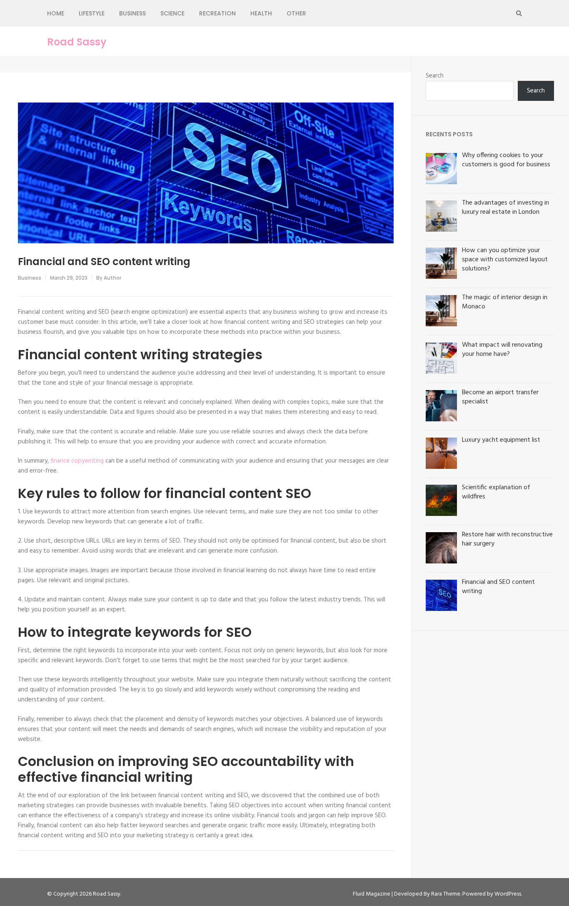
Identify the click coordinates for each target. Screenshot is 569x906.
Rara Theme (445, 894)
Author (112, 277)
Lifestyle (92, 13)
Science (172, 13)
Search (435, 76)
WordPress (507, 894)
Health (261, 13)
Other (296, 13)
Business (132, 13)
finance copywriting (77, 461)
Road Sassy (77, 42)
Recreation (217, 13)
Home (55, 13)
